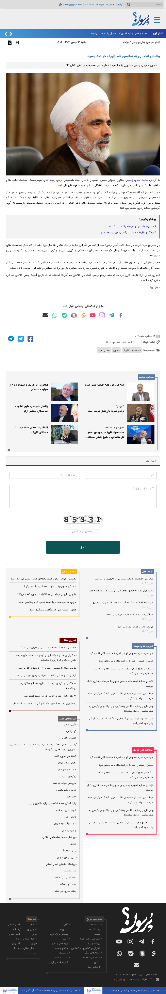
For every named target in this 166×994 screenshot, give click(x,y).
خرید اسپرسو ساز (67, 769)
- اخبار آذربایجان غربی (32, 929)
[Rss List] (60, 4)
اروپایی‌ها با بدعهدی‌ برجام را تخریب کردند (132, 226)
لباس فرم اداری (69, 830)
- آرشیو (66, 939)
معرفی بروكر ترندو (67, 763)
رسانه (52, 180)
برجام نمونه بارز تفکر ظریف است (106, 411)
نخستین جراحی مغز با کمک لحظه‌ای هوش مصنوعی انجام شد (44, 579)
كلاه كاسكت (70, 871)
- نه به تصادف (62, 958)
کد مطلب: (149, 336)
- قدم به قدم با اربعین (58, 962)
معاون (116, 350)
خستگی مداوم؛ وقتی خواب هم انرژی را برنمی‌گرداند (49, 586)
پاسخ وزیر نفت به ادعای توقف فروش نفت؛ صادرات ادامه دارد (121, 591)
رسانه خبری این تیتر (66, 891)
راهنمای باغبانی (69, 738)
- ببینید (98, 934)
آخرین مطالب (68, 640)
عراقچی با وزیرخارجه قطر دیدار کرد (135, 627)
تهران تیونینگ (69, 851)
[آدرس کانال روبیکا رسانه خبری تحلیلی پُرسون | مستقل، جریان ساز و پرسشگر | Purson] (74, 315)
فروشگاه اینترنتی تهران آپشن (61, 864)
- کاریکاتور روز (95, 967)
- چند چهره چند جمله (91, 939)
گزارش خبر (71, 817)
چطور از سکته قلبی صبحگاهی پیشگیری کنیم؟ (53, 610)
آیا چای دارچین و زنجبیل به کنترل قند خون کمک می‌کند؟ (47, 594)
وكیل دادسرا (70, 724)
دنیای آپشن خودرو (67, 857)
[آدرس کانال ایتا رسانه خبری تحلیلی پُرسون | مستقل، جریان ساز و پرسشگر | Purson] (83, 315)
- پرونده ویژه (95, 943)
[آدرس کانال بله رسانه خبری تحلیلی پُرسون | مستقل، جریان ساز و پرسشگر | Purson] (64, 315)
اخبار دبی (72, 796)
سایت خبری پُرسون (137, 180)
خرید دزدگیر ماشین (66, 790)
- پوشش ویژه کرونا (60, 934)
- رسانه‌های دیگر (93, 953)
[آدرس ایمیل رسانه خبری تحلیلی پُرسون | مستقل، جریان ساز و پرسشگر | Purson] (45, 315)
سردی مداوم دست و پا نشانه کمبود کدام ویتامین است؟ (47, 602)
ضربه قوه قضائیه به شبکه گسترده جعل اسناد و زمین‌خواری (122, 603)
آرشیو (120, 4)
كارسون (73, 844)
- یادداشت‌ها (95, 929)
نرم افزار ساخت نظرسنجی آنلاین (59, 837)
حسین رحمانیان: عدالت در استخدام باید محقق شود (126, 661)
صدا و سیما (104, 350)
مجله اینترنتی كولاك (66, 877)
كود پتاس (71, 731)
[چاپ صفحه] (17, 42)
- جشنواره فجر (62, 948)
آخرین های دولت (143, 646)
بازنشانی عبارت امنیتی (82, 531)
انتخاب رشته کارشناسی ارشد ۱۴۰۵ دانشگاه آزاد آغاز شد (47, 668)
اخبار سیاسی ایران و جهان (146, 42)
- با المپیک (64, 953)
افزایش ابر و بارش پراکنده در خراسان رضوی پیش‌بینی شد (46, 675)
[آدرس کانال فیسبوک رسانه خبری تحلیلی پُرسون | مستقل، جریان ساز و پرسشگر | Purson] (121, 315)
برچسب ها (110, 4)
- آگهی (66, 924)
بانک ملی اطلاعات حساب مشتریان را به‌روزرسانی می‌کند (124, 579)
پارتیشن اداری (69, 776)
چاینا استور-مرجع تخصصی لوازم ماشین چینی (53, 803)
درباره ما (100, 4)
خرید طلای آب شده (66, 810)
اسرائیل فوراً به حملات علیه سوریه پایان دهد (130, 614)
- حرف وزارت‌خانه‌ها (92, 958)
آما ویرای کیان (121, 979)
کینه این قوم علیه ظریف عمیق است (104, 385)
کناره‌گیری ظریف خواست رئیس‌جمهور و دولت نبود (127, 232)
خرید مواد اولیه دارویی (65, 823)
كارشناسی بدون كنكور (65, 756)
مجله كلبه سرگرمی (67, 884)
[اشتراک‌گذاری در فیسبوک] (30, 338)
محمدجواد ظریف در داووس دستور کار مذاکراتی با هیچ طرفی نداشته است (105, 437)
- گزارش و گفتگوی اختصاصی (86, 948)
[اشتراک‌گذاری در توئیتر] (20, 338)
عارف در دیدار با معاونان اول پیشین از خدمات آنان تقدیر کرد (121, 653)
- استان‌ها (65, 929)
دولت (126, 42)
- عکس (98, 962)
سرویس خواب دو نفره (65, 783)
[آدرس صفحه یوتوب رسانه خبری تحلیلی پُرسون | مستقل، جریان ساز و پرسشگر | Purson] (92, 315)
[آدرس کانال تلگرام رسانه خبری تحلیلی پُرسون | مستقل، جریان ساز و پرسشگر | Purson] (111, 315)
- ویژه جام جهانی (61, 943)
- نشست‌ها (96, 924)
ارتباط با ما (89, 4)
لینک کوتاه (149, 342)
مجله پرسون (69, 572)
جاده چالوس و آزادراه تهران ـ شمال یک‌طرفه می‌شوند (119, 33)
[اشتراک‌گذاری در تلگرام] (10, 338)
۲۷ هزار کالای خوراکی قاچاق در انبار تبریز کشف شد (50, 696)
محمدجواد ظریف (132, 350)
